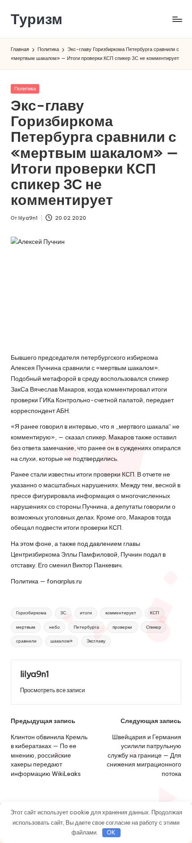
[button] (52, 690)
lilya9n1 (34, 673)
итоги (86, 613)
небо (54, 627)
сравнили (26, 641)
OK (111, 832)
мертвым (25, 627)
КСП (154, 613)
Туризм (37, 19)
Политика (25, 88)
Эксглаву (96, 641)
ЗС (63, 613)
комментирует (120, 613)
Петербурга (86, 627)
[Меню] (176, 19)
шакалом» (61, 641)
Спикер (153, 627)
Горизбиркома (31, 613)
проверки (122, 627)
